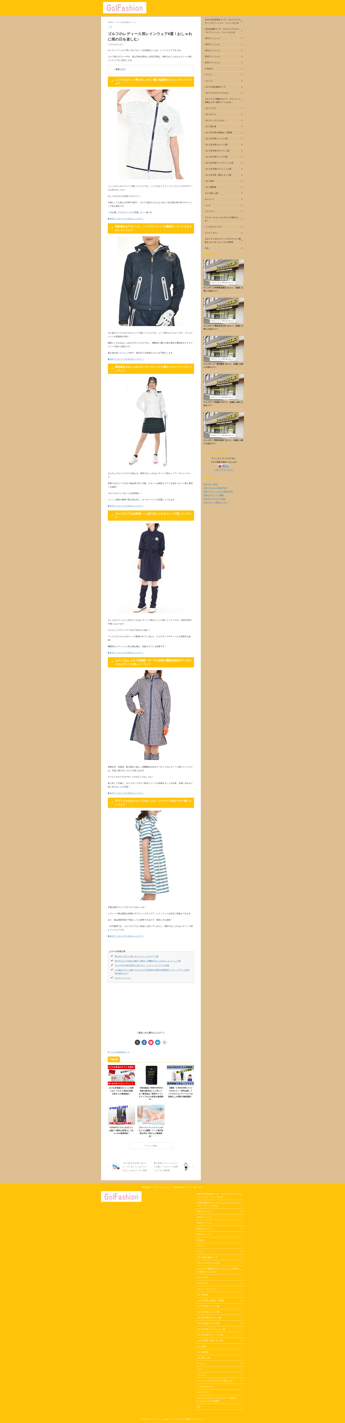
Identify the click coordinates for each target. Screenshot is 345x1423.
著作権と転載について (181, 1187)
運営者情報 (146, 1187)
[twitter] (137, 1042)
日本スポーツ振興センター (215, 502)
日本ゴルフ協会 (210, 484)
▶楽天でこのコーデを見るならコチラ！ (126, 218)
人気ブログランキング (223, 470)
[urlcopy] (164, 1042)
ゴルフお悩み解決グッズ (120, 1052)
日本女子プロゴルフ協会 (214, 498)
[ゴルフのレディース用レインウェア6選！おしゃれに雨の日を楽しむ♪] (157, 1042)
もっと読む (152, 1145)
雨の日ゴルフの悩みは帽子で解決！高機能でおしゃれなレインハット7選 (148, 961)
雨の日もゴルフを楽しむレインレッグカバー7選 (136, 956)
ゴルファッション (123, 978)
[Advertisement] (151, 1008)
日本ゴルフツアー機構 (213, 495)
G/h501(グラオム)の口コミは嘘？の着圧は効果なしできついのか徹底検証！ (121, 1130)
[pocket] (151, 1042)
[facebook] (144, 1042)
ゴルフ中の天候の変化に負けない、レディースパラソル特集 (142, 965)
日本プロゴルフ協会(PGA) (215, 488)
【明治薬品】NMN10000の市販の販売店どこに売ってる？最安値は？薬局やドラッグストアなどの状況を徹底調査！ (151, 1093)
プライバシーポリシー (162, 1187)
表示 (123, 69)
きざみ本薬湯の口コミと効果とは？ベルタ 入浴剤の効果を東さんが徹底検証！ (121, 1091)
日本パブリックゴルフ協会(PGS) (218, 491)
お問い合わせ (198, 1187)
